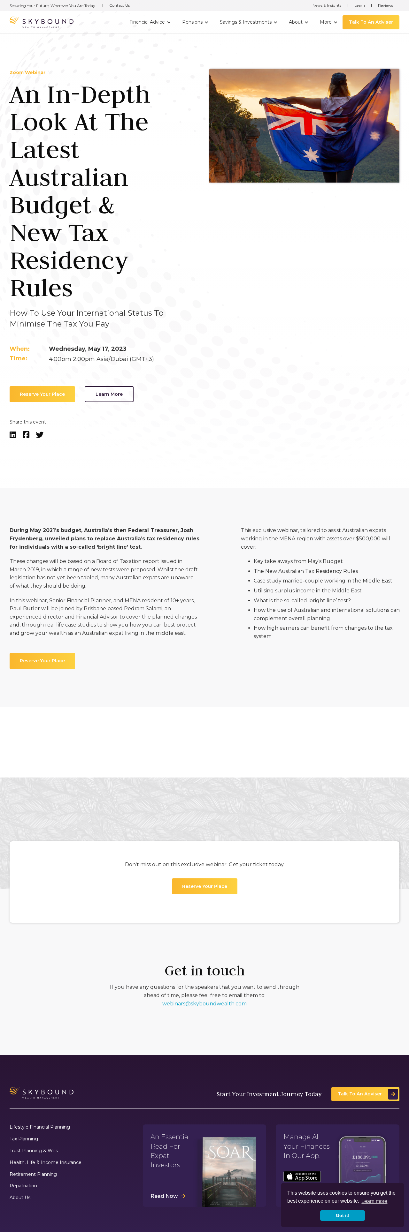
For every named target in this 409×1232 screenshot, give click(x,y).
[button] (149, 22)
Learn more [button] (374, 1201)
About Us (20, 1197)
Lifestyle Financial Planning (40, 1127)
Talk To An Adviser (371, 22)
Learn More (109, 394)
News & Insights (327, 5)
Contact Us (119, 5)
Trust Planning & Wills (34, 1150)
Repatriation (23, 1186)
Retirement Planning (33, 1174)
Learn (359, 5)
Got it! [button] (343, 1215)
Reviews (385, 5)
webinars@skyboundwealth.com (204, 1003)
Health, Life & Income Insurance (45, 1162)
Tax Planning (24, 1139)
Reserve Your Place (42, 394)
